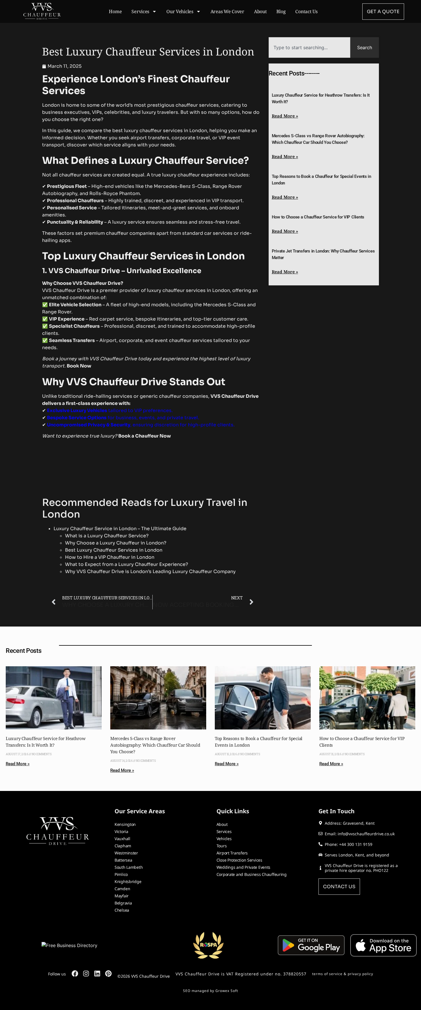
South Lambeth (129, 867)
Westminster (126, 853)
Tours (222, 845)
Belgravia (123, 903)
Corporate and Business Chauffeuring (252, 874)
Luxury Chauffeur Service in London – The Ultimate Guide (120, 529)
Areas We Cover (227, 11)
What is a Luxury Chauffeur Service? (107, 536)
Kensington (125, 824)
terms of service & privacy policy (342, 973)
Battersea (123, 860)
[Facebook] (75, 973)
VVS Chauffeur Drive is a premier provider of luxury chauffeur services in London (136, 290)
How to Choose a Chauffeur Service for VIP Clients (318, 217)
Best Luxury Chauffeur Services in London (113, 550)
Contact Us (306, 11)
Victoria (121, 831)
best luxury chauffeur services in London (159, 131)
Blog (281, 11)
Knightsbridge (128, 881)
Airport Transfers (232, 853)
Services (140, 11)
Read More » (285, 116)
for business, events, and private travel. (123, 418)
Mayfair (122, 895)
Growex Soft (226, 990)
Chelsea (122, 910)
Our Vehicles (179, 11)
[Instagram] (86, 973)
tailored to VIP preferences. (110, 410)
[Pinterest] (108, 973)
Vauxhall (122, 838)
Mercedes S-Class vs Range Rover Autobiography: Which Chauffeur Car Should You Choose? (155, 744)
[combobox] (309, 47)
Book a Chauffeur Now (144, 436)
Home (115, 11)
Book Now (79, 366)
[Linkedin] (97, 973)
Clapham (123, 845)
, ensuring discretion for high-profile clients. (141, 425)
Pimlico (121, 874)
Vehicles (224, 838)
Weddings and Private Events (243, 867)
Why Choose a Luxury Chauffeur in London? (115, 543)
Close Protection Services (239, 860)
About (260, 11)
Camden (122, 888)
